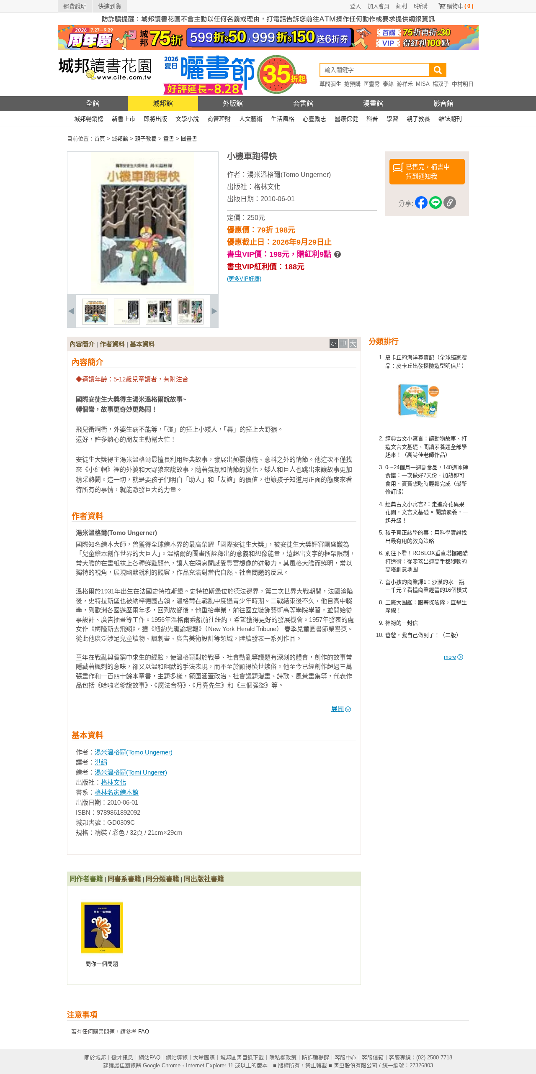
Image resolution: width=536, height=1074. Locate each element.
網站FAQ (149, 1057)
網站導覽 (177, 1057)
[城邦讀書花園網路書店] (105, 94)
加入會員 (378, 6)
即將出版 (155, 118)
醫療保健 (346, 118)
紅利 (401, 6)
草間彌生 (330, 84)
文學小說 (187, 118)
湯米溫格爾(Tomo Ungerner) (289, 174)
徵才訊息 (122, 1057)
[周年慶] (268, 48)
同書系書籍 (124, 878)
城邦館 (163, 103)
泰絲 (388, 84)
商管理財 (219, 118)
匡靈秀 (371, 84)
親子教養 (418, 118)
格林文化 (267, 186)
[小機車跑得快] (95, 323)
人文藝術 (251, 118)
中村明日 (463, 84)
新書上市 (123, 118)
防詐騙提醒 (315, 1057)
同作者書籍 (86, 878)
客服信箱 (373, 1057)
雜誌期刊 (450, 118)
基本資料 (142, 344)
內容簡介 (82, 344)
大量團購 (204, 1057)
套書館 (303, 103)
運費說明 (75, 6)
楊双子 (441, 84)
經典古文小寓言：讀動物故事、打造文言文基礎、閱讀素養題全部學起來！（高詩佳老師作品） (426, 446)
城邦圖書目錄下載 (242, 1057)
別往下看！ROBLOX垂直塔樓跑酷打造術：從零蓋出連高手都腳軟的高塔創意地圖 (426, 561)
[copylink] (449, 204)
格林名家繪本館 (117, 792)
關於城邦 (95, 1057)
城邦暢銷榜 (88, 118)
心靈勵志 (314, 118)
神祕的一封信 (401, 623)
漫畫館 (373, 103)
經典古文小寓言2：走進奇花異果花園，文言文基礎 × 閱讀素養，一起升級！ (426, 512)
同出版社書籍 (204, 878)
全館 (92, 103)
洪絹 (101, 762)
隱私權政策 (282, 1057)
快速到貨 (109, 6)
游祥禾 (405, 84)
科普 (372, 118)
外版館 (233, 103)
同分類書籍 (162, 878)
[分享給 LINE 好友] (435, 204)
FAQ (143, 1031)
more (450, 657)
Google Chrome (161, 1065)
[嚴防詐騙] (268, 23)
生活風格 (282, 118)
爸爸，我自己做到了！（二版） (423, 635)
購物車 (460, 6)
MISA (423, 84)
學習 (392, 118)
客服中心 (345, 1057)
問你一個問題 (101, 964)
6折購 (421, 6)
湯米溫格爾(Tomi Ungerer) (131, 772)
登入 (355, 6)
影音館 (443, 103)
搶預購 (352, 84)
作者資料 (112, 344)
